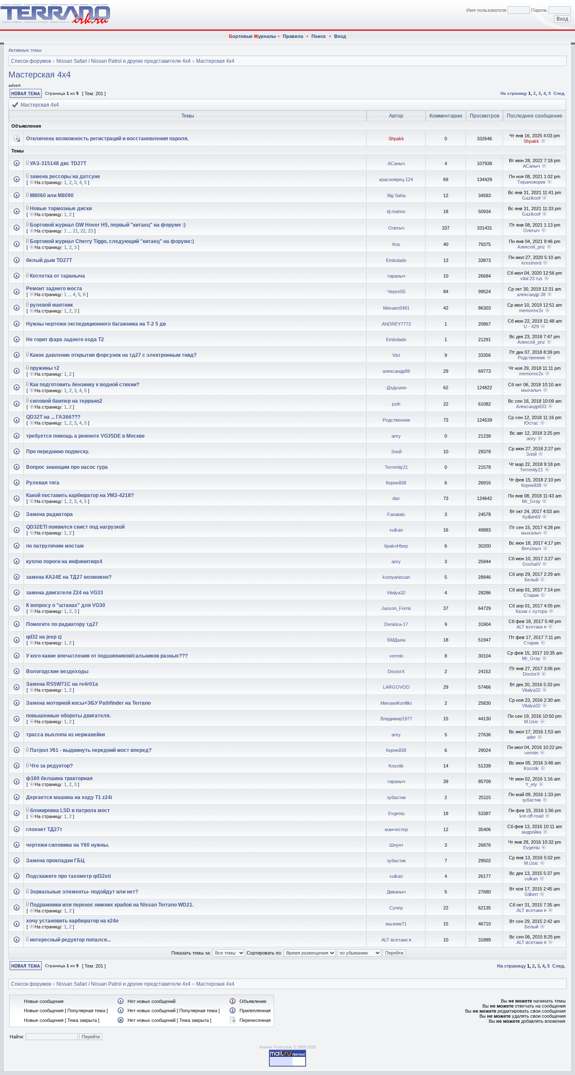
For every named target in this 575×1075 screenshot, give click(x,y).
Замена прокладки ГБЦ (55, 861)
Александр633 (531, 406)
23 (90, 230)
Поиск (318, 36)
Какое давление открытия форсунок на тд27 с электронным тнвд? (113, 355)
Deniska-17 (396, 624)
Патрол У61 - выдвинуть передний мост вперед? (91, 750)
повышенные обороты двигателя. (68, 716)
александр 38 (531, 294)
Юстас (531, 422)
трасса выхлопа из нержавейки (65, 735)
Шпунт (396, 845)
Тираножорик (531, 182)
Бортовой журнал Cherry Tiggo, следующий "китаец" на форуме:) (112, 241)
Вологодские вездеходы (57, 671)
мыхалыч (531, 390)
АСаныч (396, 163)
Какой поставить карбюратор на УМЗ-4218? (80, 495)
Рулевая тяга (42, 483)
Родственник (531, 357)
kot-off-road (531, 815)
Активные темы (25, 50)
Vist (396, 355)
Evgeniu (396, 813)
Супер (396, 907)
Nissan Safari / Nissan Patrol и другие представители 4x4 (123, 61)
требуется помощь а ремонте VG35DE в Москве (85, 436)
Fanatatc (396, 514)
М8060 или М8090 (52, 195)
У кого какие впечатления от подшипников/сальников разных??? (107, 656)
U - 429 (531, 326)
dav (396, 498)
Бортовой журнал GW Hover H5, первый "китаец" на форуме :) (108, 225)
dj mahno (396, 211)
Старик (531, 595)
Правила (293, 36)
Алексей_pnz (531, 246)
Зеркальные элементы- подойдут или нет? (84, 892)
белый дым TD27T (49, 260)
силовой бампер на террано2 (66, 401)
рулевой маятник (51, 305)
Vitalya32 (396, 592)
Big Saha (396, 195)
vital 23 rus (531, 278)
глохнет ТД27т (44, 829)
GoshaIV (531, 564)
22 (82, 230)
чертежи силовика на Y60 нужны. (67, 845)
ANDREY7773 (396, 323)
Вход (340, 36)
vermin (396, 655)
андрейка (531, 831)
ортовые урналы (252, 36)
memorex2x (531, 310)
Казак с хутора (531, 611)
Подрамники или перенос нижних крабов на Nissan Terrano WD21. (112, 905)
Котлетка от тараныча (57, 276)
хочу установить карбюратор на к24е (72, 921)
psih (396, 403)
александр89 (396, 371)
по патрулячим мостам (55, 546)
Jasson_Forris (396, 608)
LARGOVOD (396, 687)
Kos (396, 244)
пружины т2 (44, 368)
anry (396, 436)
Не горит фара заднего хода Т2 (65, 339)
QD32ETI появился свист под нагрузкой (75, 527)
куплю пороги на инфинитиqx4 (64, 561)
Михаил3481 (396, 307)
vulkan (396, 529)
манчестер (396, 829)
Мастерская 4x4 (215, 61)
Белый (531, 579)
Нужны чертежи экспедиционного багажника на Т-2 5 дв (96, 324)
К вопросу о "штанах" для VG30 (65, 605)
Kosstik (396, 765)
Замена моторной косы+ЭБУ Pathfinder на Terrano (88, 703)
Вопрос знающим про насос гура (67, 467)
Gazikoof (531, 198)
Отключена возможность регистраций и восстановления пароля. (107, 139)
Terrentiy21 (396, 467)
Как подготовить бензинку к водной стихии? (84, 385)
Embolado (396, 260)
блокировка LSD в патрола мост (70, 810)
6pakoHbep (396, 545)
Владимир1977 (396, 718)
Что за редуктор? (51, 766)
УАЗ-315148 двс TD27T (58, 163)
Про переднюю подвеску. (57, 452)
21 (75, 230)
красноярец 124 (396, 179)
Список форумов (31, 61)
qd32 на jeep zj (43, 637)
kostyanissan (396, 577)
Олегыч (396, 227)
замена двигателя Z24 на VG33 (64, 593)
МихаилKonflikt (396, 703)
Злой (396, 451)
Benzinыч (531, 548)
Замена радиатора (49, 514)
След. (559, 93)
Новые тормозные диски (61, 208)
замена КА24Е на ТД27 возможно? (69, 577)
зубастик (396, 797)
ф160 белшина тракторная (59, 778)
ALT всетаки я (531, 626)
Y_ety (531, 784)
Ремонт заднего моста (54, 288)
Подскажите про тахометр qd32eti (68, 876)
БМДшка (396, 639)
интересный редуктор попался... (70, 940)
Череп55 (396, 291)
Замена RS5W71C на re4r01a (62, 684)
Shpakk (396, 138)
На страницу (513, 93)
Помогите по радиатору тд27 (62, 624)
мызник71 (396, 923)
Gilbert (531, 894)
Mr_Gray (531, 501)
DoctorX (396, 671)
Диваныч (396, 891)
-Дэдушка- (396, 387)
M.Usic (531, 721)
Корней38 (396, 482)
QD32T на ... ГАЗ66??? (53, 417)
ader (531, 737)
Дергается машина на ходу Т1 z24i (69, 797)
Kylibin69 (531, 516)
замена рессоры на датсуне (65, 176)
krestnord (531, 262)
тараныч (396, 275)
